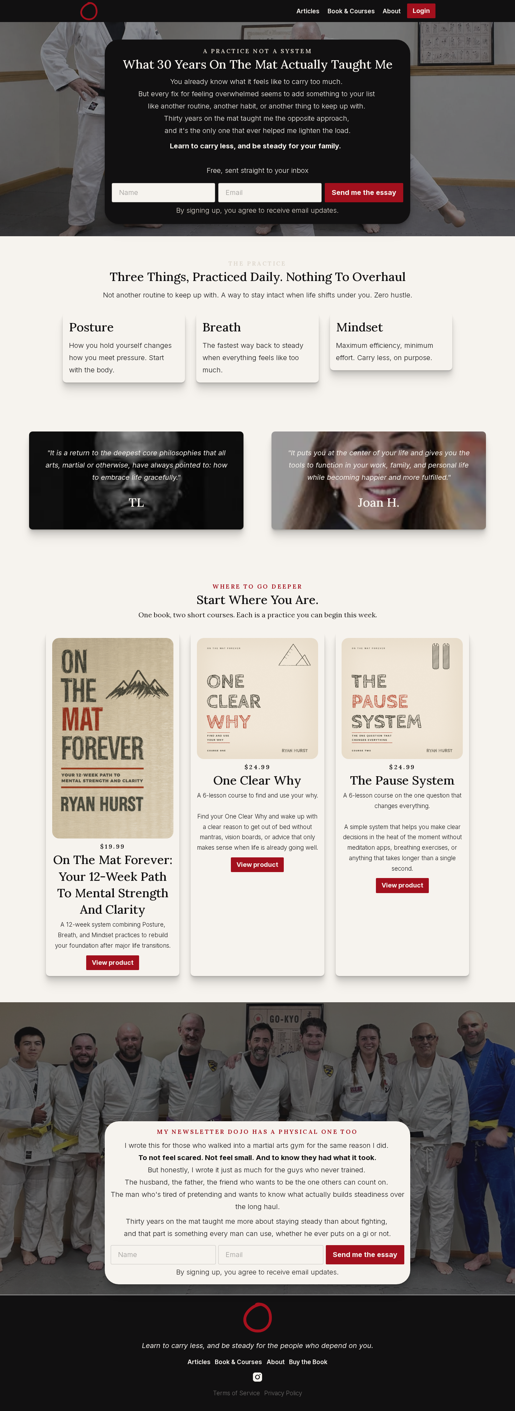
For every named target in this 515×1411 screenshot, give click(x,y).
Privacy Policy (283, 1393)
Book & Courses (351, 11)
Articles (308, 11)
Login (421, 10)
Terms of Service (236, 1393)
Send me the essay (364, 192)
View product (112, 962)
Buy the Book (308, 1362)
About (392, 11)
